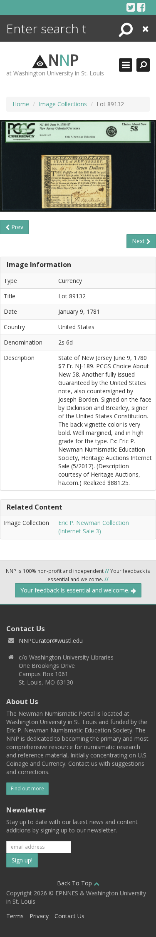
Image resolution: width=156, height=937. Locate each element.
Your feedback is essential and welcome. (75, 590)
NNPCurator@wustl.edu (51, 641)
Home (20, 104)
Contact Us (69, 916)
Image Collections (63, 104)
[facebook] (141, 7)
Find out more (27, 788)
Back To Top (75, 883)
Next (139, 241)
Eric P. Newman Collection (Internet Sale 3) (93, 527)
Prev (16, 227)
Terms (15, 916)
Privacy (39, 916)
